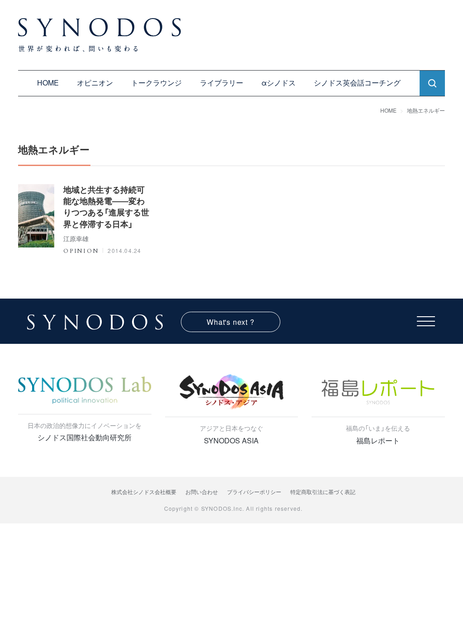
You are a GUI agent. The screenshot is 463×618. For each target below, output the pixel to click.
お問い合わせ (201, 491)
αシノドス (278, 82)
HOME (48, 82)
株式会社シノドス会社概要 (143, 491)
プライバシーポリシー (254, 491)
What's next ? (230, 322)
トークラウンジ (156, 82)
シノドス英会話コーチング (357, 82)
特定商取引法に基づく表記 (322, 491)
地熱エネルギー (426, 110)
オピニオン (95, 82)
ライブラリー (221, 82)
